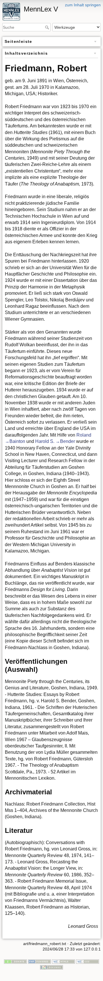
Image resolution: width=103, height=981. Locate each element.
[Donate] (15, 961)
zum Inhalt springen (83, 5)
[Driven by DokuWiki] (51, 967)
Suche (47, 27)
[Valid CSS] (87, 961)
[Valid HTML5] (63, 961)
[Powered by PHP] (39, 961)
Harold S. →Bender (55, 441)
